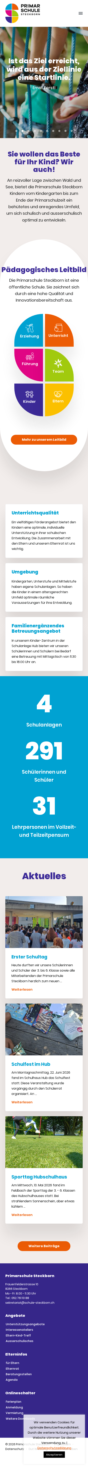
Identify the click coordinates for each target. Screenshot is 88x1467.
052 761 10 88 (20, 1298)
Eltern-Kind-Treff (18, 1335)
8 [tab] (59, 131)
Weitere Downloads (20, 1419)
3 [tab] (29, 131)
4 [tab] (35, 131)
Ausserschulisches (19, 1341)
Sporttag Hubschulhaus (39, 1177)
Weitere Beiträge (44, 1246)
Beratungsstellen (19, 1374)
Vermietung (14, 1413)
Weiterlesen (22, 989)
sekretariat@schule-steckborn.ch (29, 1303)
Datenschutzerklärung (54, 1448)
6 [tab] (47, 131)
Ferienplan (13, 1402)
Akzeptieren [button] (54, 1455)
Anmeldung (14, 1407)
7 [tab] (53, 131)
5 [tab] (41, 131)
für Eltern (12, 1363)
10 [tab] (72, 131)
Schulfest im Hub (30, 1064)
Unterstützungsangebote (25, 1324)
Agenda (12, 1380)
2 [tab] (22, 131)
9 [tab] (65, 131)
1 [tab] (16, 131)
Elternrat (12, 1369)
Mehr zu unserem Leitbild (44, 439)
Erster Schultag (29, 957)
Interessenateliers (19, 1330)
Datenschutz (14, 1449)
